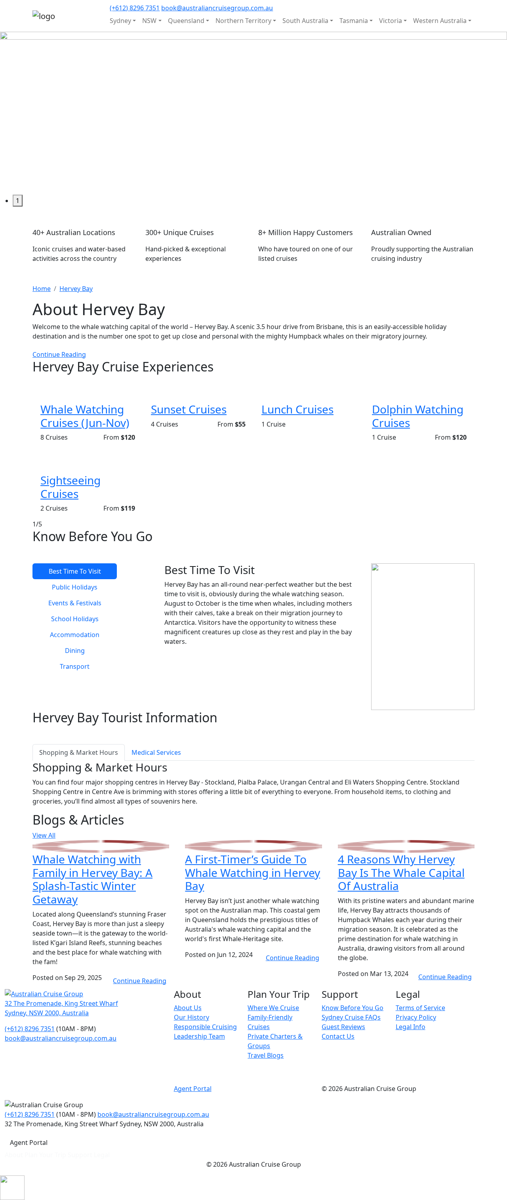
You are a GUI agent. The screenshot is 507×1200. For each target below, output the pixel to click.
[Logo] (44, 993)
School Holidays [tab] (75, 618)
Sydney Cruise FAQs (351, 1017)
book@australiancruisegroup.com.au (217, 8)
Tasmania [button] (353, 20)
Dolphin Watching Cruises (417, 416)
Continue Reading (59, 354)
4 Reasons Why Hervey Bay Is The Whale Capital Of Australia (401, 872)
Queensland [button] (186, 20)
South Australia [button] (305, 20)
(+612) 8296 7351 (135, 8)
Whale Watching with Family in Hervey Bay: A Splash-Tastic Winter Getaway (92, 879)
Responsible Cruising (205, 1026)
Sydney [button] (120, 20)
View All (43, 835)
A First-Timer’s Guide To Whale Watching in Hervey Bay (252, 872)
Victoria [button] (390, 20)
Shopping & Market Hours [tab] (78, 752)
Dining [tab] (75, 650)
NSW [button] (149, 20)
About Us (188, 1007)
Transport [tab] (75, 666)
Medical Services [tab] (156, 752)
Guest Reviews (343, 1026)
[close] (12, 1187)
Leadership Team (199, 1036)
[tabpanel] (253, 113)
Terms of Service (420, 1007)
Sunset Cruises (189, 409)
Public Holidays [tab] (74, 587)
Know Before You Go (352, 1007)
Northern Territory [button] (243, 20)
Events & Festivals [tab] (74, 603)
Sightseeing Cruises (70, 487)
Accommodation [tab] (74, 634)
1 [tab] (17, 200)
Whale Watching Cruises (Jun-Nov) (84, 416)
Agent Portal (193, 1088)
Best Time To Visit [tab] (75, 571)
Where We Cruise (273, 1007)
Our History (191, 1017)
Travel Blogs (266, 1055)
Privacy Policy (416, 1017)
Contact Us (338, 1036)
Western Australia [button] (440, 20)
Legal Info (410, 1026)
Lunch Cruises (297, 409)
